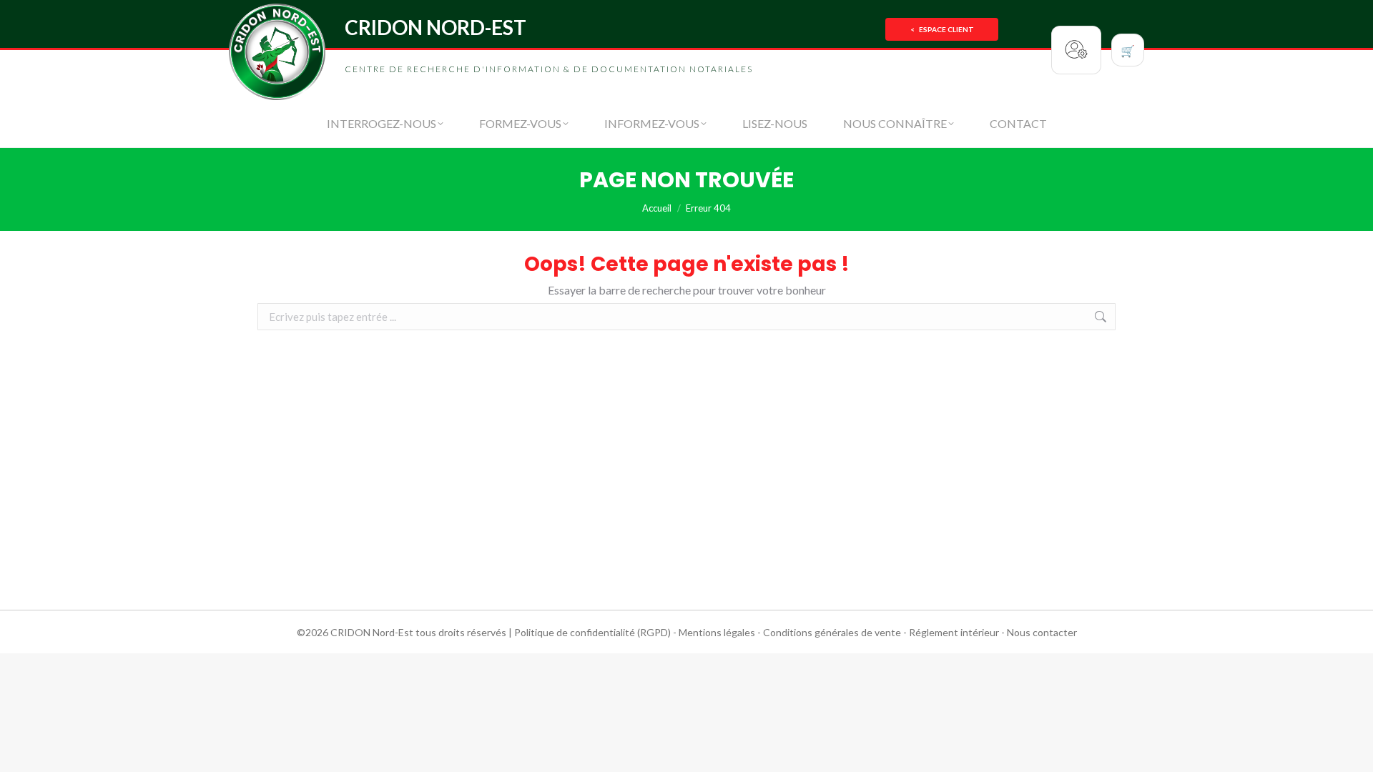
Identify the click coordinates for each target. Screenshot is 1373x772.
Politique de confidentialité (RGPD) (592, 632)
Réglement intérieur (954, 632)
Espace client (942, 29)
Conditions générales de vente (832, 632)
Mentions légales (717, 632)
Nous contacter (1042, 632)
